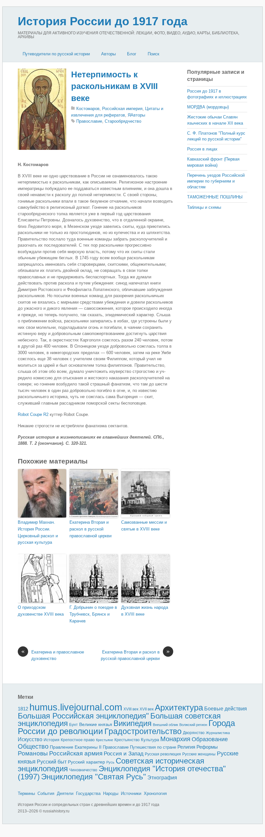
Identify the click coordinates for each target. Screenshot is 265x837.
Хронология (155, 793)
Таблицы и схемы (204, 207)
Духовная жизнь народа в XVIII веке (144, 611)
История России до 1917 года (102, 21)
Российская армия (75, 753)
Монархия (175, 738)
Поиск (153, 53)
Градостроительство (143, 731)
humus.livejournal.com (75, 707)
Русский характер (86, 762)
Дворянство (194, 733)
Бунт (73, 724)
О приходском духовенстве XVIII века (41, 611)
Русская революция (163, 754)
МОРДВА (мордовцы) (208, 107)
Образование (210, 739)
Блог (131, 53)
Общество (33, 746)
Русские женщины (199, 754)
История (51, 740)
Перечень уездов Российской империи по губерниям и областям (216, 181)
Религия (186, 747)
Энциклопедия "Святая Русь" (93, 776)
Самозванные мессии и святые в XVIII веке (144, 525)
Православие (89, 121)
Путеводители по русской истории (56, 53)
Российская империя (122, 108)
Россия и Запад (123, 754)
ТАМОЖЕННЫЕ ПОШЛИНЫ (215, 197)
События (45, 793)
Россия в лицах (202, 149)
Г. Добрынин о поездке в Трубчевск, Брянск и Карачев (93, 614)
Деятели (65, 793)
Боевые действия (225, 708)
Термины (26, 793)
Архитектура (179, 707)
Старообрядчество (123, 121)
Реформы (207, 747)
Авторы (108, 53)
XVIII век (130, 709)
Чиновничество (83, 770)
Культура (150, 739)
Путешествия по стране (153, 747)
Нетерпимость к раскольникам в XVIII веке (114, 86)
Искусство (30, 739)
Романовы (33, 753)
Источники (131, 793)
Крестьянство (127, 740)
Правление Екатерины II (75, 747)
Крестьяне (104, 740)
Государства (88, 793)
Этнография (162, 777)
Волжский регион (193, 725)
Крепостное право (78, 740)
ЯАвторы (136, 115)
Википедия (132, 723)
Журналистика (218, 733)
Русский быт (52, 761)
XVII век (147, 709)
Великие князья (95, 724)
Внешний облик (165, 725)
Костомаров (88, 108)
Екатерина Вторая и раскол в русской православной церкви (90, 529)
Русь (110, 762)
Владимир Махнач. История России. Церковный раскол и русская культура (38, 532)
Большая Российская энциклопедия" (83, 715)
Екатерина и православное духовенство (52, 655)
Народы (110, 793)
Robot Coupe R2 (33, 414)
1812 (23, 708)
